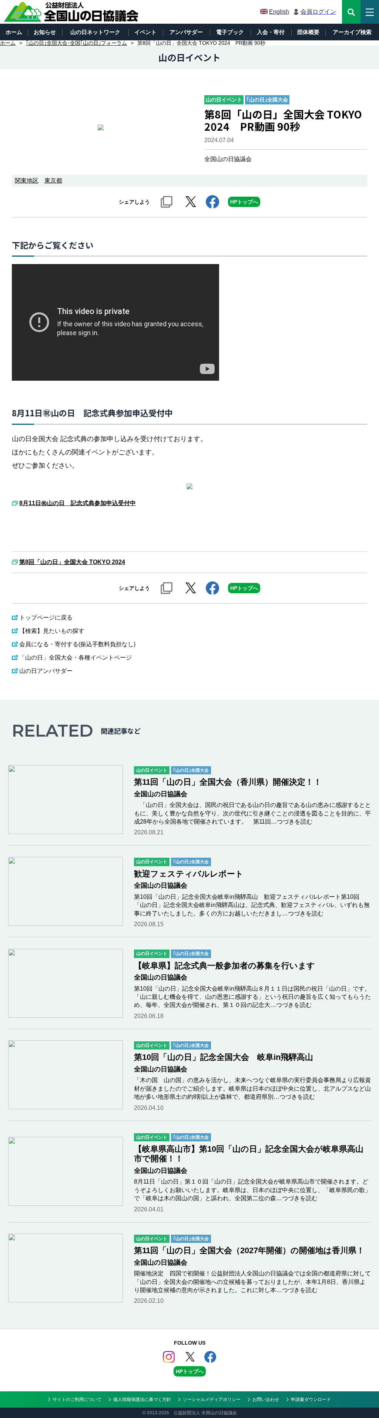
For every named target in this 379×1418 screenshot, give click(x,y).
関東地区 (26, 180)
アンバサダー (186, 32)
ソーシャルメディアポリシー (212, 1399)
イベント (145, 32)
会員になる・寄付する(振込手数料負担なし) (77, 644)
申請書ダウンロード (311, 1399)
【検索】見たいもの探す (51, 631)
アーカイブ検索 (352, 32)
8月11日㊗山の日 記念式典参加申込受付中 (77, 503)
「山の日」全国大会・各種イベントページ (75, 657)
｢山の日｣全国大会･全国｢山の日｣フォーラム (76, 43)
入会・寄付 (271, 32)
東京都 (53, 180)
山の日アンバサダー (46, 671)
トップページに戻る (46, 617)
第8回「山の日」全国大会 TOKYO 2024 (72, 562)
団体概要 (308, 32)
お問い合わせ (265, 1399)
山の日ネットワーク (95, 32)
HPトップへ (244, 202)
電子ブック (230, 32)
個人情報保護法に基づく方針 (142, 1399)
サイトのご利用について (77, 1399)
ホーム (14, 32)
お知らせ (45, 32)
